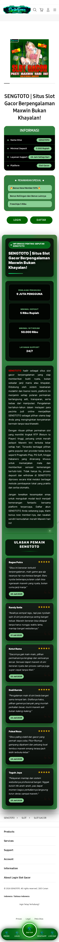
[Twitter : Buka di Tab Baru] (26, 912)
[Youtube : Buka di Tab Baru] (39, 912)
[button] (41, 10)
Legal (28, 919)
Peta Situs (38, 919)
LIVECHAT (52, 936)
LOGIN (17, 220)
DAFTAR (41, 220)
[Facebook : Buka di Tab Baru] (20, 912)
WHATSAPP (41, 936)
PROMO (7, 936)
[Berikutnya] (55, 58)
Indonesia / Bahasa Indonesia (16, 896)
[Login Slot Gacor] (9, 9)
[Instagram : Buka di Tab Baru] (33, 912)
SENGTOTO (14, 370)
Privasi (19, 919)
